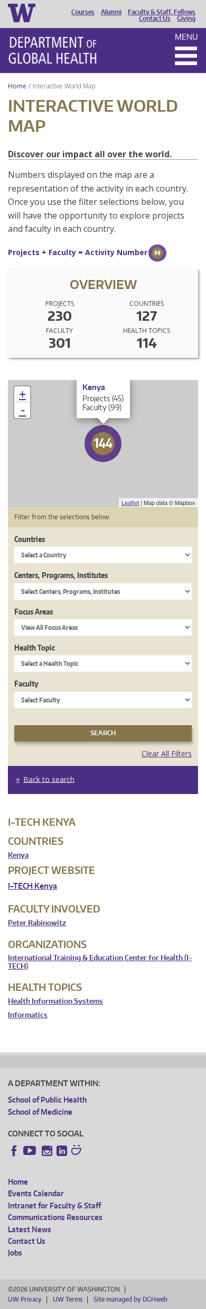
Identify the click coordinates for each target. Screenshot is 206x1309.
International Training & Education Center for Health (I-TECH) (100, 962)
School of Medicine (40, 1111)
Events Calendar (36, 1193)
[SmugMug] (77, 1151)
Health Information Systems (55, 1001)
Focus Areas (33, 611)
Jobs (15, 1252)
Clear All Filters (167, 753)
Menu (186, 36)
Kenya (18, 855)
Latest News (29, 1229)
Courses (83, 12)
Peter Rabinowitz (37, 923)
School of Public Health (47, 1099)
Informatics (28, 1015)
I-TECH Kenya (32, 885)
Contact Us (155, 18)
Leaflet (130, 502)
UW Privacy (25, 1299)
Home (17, 86)
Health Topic (34, 647)
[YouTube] (31, 1150)
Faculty (26, 683)
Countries (29, 539)
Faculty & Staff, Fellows (161, 12)
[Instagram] (47, 1150)
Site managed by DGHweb (130, 1299)
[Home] (52, 50)
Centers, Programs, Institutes (61, 575)
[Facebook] (14, 1150)
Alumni (111, 12)
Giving (186, 18)
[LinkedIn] (61, 1150)
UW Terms (67, 1299)
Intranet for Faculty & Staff (54, 1205)
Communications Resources (55, 1217)
